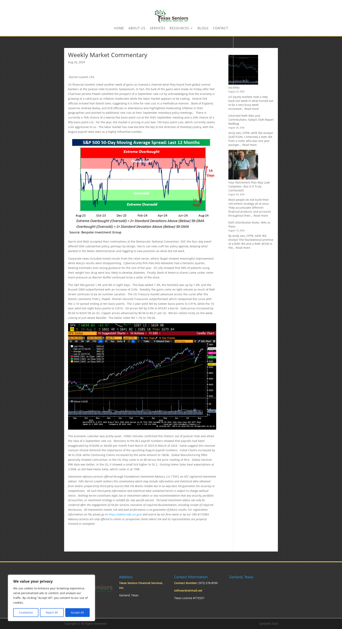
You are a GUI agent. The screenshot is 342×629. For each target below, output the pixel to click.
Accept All (77, 612)
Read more (251, 109)
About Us (136, 28)
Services (157, 28)
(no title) (233, 87)
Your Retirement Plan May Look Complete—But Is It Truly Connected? (249, 186)
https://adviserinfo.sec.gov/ (125, 514)
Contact (220, 28)
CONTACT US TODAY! (266, 3)
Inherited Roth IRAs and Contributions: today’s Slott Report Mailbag (251, 119)
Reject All (52, 612)
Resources (179, 28)
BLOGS (203, 28)
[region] (51, 598)
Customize (26, 612)
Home (119, 28)
